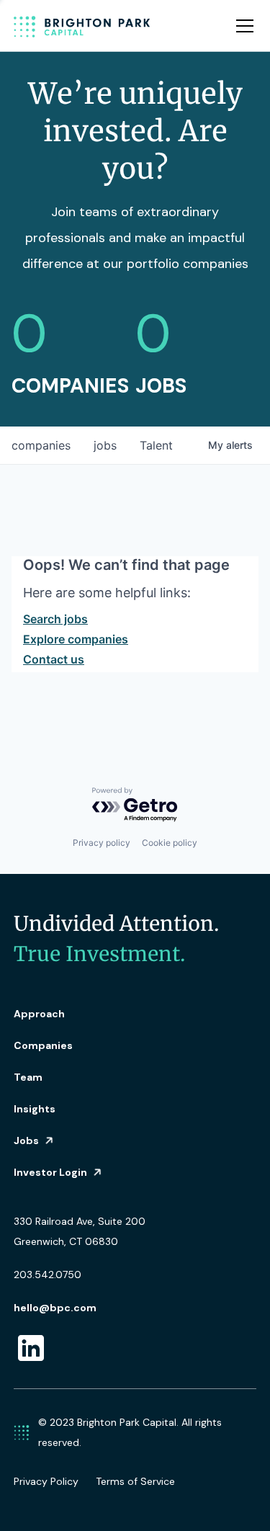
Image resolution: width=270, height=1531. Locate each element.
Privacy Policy (46, 1481)
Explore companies (75, 639)
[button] (242, 26)
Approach (39, 1013)
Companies (43, 1045)
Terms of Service (135, 1481)
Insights (34, 1108)
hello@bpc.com (55, 1307)
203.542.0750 (47, 1274)
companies (41, 445)
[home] (82, 26)
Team (28, 1077)
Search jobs (55, 619)
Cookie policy (169, 842)
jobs (105, 445)
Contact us (53, 659)
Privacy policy (101, 842)
